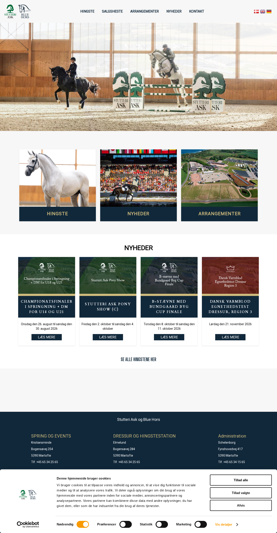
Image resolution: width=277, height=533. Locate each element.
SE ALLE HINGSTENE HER (138, 359)
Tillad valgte (241, 493)
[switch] (125, 524)
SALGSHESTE (112, 11)
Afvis (241, 505)
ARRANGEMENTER (144, 11)
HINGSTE (87, 11)
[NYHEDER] (138, 178)
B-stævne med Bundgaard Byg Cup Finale (169, 306)
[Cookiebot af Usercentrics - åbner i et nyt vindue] (28, 524)
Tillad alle (241, 480)
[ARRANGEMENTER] (219, 178)
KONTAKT (196, 11)
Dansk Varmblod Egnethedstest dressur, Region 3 (230, 306)
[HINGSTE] (57, 178)
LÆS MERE (107, 337)
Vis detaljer (223, 524)
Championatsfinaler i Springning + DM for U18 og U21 (46, 306)
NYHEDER (174, 11)
